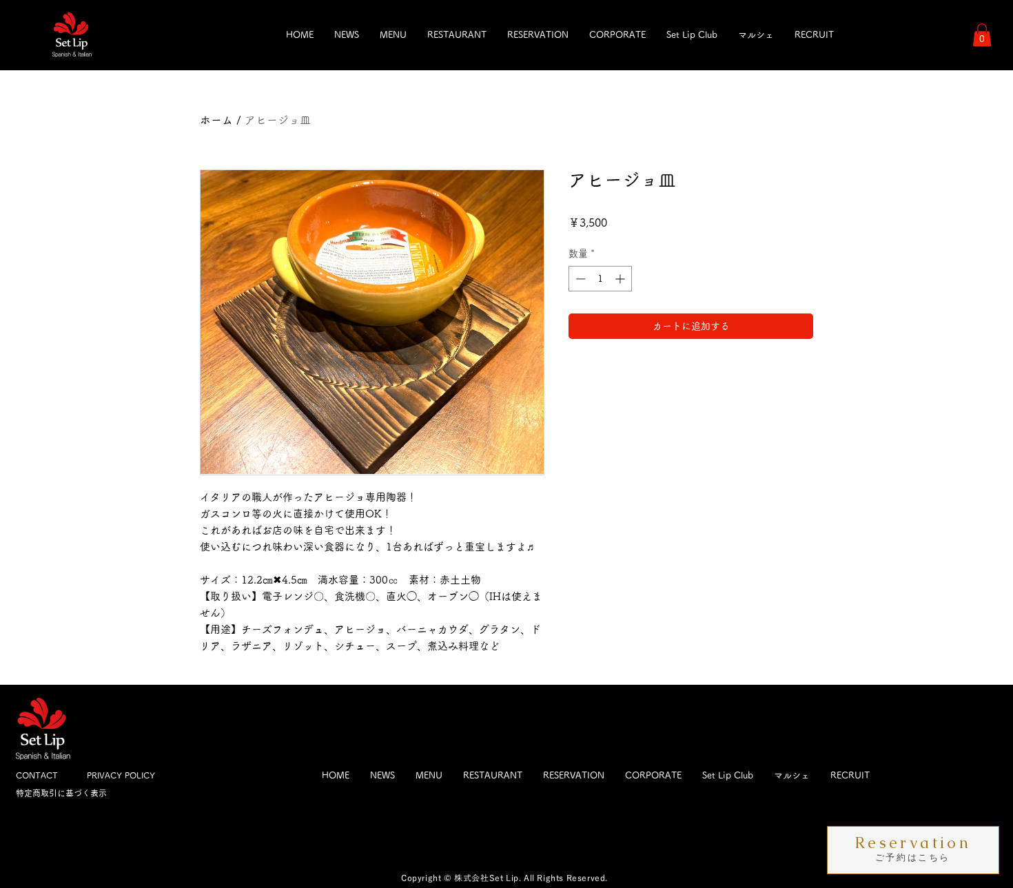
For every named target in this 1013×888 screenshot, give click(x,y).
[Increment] (621, 279)
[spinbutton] (600, 279)
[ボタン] (913, 849)
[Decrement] (579, 279)
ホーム (216, 119)
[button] (982, 34)
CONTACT (37, 775)
